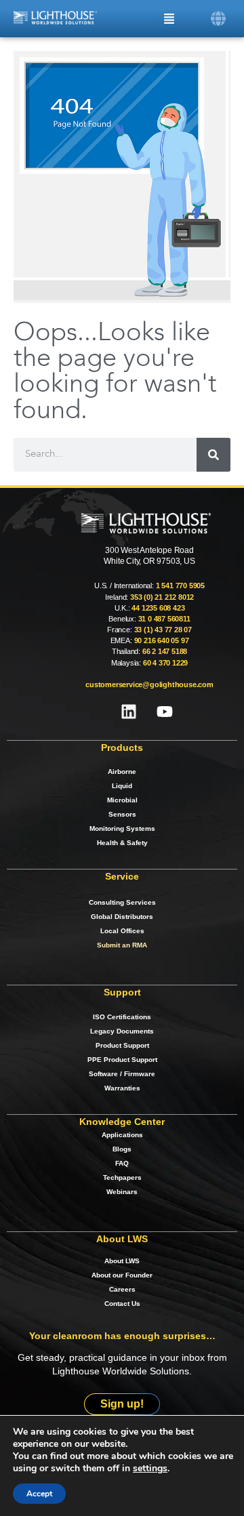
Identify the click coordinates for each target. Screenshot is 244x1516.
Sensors (122, 814)
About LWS (122, 1261)
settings (150, 1468)
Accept (39, 1493)
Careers (122, 1289)
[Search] (213, 455)
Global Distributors (122, 916)
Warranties (122, 1088)
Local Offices (122, 931)
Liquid (122, 786)
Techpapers (122, 1177)
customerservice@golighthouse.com (149, 684)
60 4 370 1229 (165, 663)
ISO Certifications (122, 1017)
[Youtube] (164, 711)
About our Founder (122, 1275)
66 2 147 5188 (164, 651)
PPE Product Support (122, 1059)
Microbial (122, 800)
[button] (218, 18)
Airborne (122, 771)
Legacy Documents (122, 1031)
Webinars (122, 1191)
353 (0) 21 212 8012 (162, 597)
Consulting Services (122, 902)
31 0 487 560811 (164, 619)
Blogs (122, 1149)
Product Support (122, 1045)
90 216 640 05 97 (161, 640)
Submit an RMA (122, 945)
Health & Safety (122, 842)
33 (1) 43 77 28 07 (163, 630)
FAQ (122, 1163)
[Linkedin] (129, 711)
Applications (122, 1135)
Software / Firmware (122, 1074)
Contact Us (122, 1303)
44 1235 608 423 (157, 608)
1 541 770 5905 (180, 585)
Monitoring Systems (122, 828)
